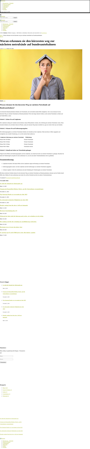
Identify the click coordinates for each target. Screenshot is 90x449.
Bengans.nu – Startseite (8, 3)
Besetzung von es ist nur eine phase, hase (11, 227)
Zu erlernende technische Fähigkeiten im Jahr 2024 (14, 200)
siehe (4, 100)
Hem (1, 35)
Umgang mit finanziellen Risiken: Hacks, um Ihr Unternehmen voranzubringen (21, 189)
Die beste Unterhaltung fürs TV (8, 210)
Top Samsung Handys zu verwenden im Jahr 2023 (13, 194)
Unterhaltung (6, 5)
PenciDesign (44, 32)
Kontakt (5, 9)
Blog (1, 36)
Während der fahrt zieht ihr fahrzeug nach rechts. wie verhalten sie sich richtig (21, 216)
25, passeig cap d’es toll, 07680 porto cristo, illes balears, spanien (17, 232)
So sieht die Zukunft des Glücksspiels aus (11, 183)
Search (15, 17)
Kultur (4, 8)
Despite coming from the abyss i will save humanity (14, 205)
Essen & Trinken (6, 4)
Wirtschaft (5, 7)
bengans (5, 48)
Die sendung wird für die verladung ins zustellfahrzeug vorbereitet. (18, 221)
